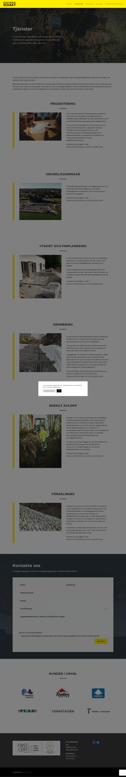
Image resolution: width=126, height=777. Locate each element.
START (69, 4)
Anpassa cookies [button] (49, 391)
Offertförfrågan (114, 4)
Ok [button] (59, 391)
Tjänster (78, 4)
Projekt (89, 4)
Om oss (99, 4)
